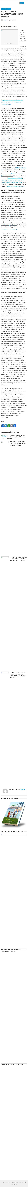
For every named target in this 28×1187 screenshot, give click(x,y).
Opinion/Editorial (6, 9)
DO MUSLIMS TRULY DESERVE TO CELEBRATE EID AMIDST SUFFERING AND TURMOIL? (18, 558)
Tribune (6, 20)
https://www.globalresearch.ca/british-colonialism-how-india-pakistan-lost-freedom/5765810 (12, 102)
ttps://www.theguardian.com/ (9, 225)
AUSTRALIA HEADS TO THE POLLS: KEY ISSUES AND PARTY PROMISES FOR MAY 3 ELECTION (18, 675)
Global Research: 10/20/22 (15, 178)
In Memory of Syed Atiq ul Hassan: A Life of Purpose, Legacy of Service (13, 437)
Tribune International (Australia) (13, 1182)
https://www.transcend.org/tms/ (15, 186)
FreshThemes (14, 1184)
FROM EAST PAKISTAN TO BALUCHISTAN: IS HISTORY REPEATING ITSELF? (17, 443)
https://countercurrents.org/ (9, 229)
